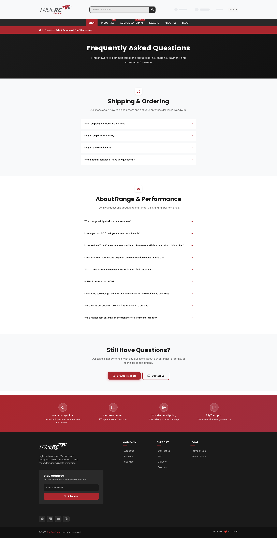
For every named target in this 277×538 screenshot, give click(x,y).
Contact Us (158, 375)
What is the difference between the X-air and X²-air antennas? (118, 269)
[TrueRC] (55, 9)
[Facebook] (42, 519)
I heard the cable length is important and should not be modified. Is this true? (126, 293)
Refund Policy (199, 456)
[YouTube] (58, 519)
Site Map (129, 461)
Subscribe (73, 496)
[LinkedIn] (50, 519)
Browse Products (126, 375)
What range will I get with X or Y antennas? (108, 221)
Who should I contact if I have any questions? (109, 159)
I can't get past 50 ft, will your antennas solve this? (112, 233)
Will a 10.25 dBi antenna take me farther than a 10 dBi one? (116, 305)
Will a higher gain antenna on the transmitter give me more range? (120, 317)
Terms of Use (199, 451)
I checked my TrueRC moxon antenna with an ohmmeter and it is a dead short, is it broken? (134, 245)
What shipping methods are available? (105, 123)
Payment (163, 467)
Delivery (162, 461)
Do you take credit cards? (98, 147)
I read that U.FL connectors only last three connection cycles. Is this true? (125, 257)
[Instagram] (66, 519)
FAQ (160, 456)
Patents (128, 456)
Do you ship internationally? (99, 135)
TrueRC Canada (54, 532)
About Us (129, 451)
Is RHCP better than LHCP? (99, 281)
